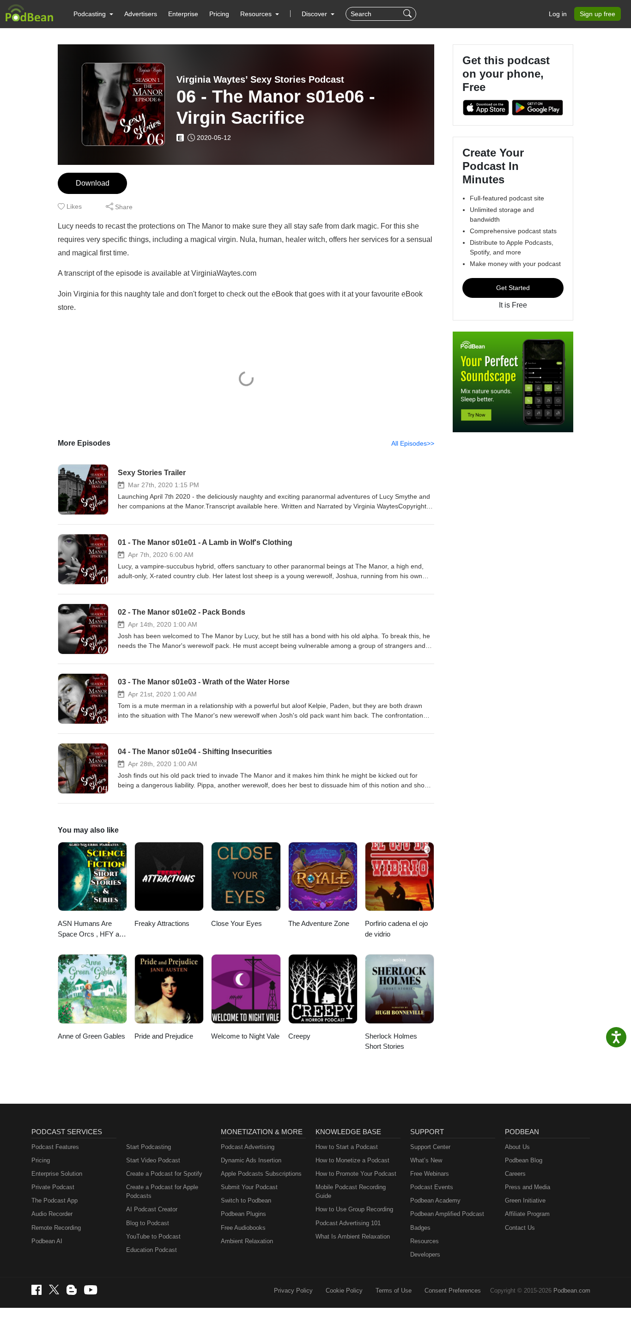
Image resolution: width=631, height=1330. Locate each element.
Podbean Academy (435, 1200)
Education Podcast (151, 1249)
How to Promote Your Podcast (356, 1173)
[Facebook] (36, 1290)
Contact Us (520, 1227)
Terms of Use (394, 1290)
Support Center (430, 1146)
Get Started (513, 287)
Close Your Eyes (236, 923)
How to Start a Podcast (347, 1146)
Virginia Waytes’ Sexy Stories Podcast (260, 79)
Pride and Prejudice (163, 1036)
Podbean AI (46, 1241)
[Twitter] (54, 1289)
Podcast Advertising (247, 1146)
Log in (558, 14)
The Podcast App (54, 1200)
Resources (424, 1241)
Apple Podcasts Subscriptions (261, 1173)
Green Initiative (525, 1200)
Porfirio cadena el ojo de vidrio (396, 928)
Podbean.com (571, 1290)
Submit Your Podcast (249, 1187)
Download (92, 183)
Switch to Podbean (246, 1200)
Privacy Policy (293, 1290)
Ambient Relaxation (247, 1241)
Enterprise (183, 14)
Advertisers (140, 14)
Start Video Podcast (153, 1160)
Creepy (299, 1036)
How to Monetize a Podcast (352, 1160)
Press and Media (527, 1187)
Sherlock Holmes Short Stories (391, 1041)
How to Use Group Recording (354, 1209)
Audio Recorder (52, 1213)
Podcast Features (55, 1146)
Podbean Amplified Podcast (447, 1213)
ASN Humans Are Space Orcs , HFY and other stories (92, 929)
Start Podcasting (148, 1146)
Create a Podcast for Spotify (164, 1173)
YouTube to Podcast (153, 1236)
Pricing (219, 14)
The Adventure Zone (318, 923)
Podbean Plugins (243, 1213)
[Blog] (72, 1290)
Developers (425, 1254)
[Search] (408, 13)
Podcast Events (431, 1187)
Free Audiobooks (243, 1227)
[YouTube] (90, 1289)
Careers (515, 1173)
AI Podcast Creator (151, 1209)
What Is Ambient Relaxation (353, 1236)
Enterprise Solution (56, 1173)
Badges (420, 1227)
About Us (517, 1146)
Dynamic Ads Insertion (251, 1160)
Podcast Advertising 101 (348, 1223)
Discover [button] (315, 14)
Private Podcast (52, 1187)
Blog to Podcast (147, 1223)
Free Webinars (429, 1173)
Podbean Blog (523, 1160)
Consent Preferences (453, 1290)
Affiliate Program (527, 1213)
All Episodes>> (412, 443)
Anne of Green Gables (91, 1036)
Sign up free (597, 14)
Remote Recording (56, 1227)
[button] (93, 14)
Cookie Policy (344, 1290)
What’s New (426, 1160)
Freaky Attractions (161, 923)
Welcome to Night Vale (245, 1036)
